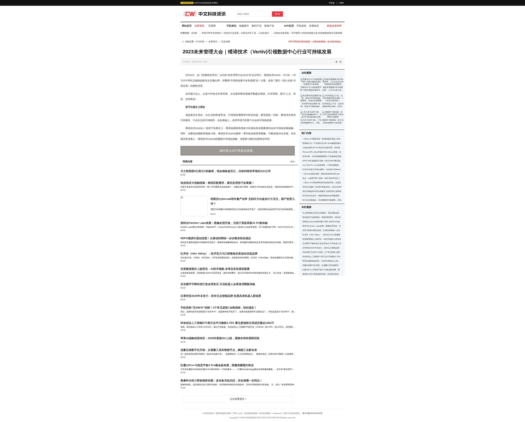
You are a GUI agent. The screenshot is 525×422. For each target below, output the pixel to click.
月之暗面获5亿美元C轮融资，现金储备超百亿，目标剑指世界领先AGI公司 (225, 171)
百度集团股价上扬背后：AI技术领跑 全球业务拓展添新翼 (215, 268)
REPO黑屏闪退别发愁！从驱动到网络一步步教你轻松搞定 (215, 238)
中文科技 (200, 41)
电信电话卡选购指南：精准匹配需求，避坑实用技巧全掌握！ (217, 182)
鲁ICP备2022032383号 (313, 413)
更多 (293, 161)
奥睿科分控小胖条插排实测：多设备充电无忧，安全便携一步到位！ (221, 380)
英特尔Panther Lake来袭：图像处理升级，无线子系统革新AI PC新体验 (224, 222)
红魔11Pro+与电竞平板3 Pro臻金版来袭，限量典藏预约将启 (217, 365)
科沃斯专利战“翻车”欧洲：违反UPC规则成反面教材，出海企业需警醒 (311, 106)
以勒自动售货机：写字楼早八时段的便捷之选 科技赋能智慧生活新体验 (299, 33)
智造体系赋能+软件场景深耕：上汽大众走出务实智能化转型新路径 (332, 90)
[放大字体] (337, 62)
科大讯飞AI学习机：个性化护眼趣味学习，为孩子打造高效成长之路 (311, 123)
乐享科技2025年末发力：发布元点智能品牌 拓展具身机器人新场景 (220, 295)
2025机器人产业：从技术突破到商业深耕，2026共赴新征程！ (333, 106)
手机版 (332, 3)
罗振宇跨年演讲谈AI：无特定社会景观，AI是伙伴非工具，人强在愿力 (227, 33)
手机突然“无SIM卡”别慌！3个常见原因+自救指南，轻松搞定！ (218, 307)
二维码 (341, 3)
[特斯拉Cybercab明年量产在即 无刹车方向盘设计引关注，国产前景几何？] (195, 206)
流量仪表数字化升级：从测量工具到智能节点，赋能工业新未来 (218, 349)
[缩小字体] (340, 62)
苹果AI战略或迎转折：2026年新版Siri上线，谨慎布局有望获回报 (219, 338)
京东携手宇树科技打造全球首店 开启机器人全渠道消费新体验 (217, 284)
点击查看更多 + (238, 399)
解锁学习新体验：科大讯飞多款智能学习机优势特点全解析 (332, 123)
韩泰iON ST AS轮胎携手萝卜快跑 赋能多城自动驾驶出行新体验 (311, 90)
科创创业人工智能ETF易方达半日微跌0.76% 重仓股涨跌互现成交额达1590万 (227, 322)
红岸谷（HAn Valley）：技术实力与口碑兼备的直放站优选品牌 (319, 41)
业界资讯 (212, 41)
